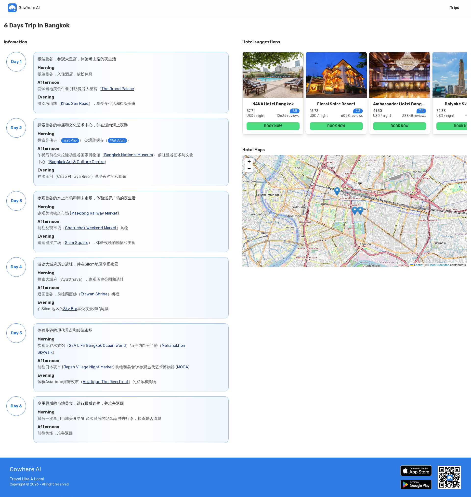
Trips (454, 8)
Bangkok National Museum (128, 155)
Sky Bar (70, 308)
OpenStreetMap (438, 265)
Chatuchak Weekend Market (91, 228)
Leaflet (418, 265)
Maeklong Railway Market (94, 213)
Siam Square (76, 242)
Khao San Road (75, 103)
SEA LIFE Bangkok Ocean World (97, 345)
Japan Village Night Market (88, 367)
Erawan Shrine (94, 294)
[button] (355, 210)
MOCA (182, 367)
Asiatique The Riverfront (106, 381)
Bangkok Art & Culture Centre (77, 161)
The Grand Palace (117, 88)
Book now (273, 126)
